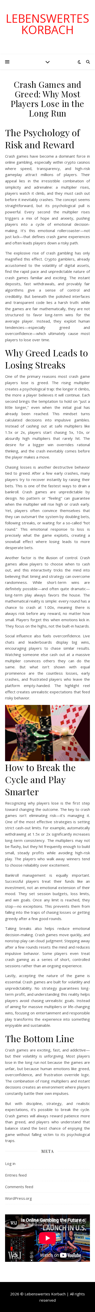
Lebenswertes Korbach (47, 24)
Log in (10, 1163)
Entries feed (16, 1175)
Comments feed (19, 1186)
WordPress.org (18, 1198)
